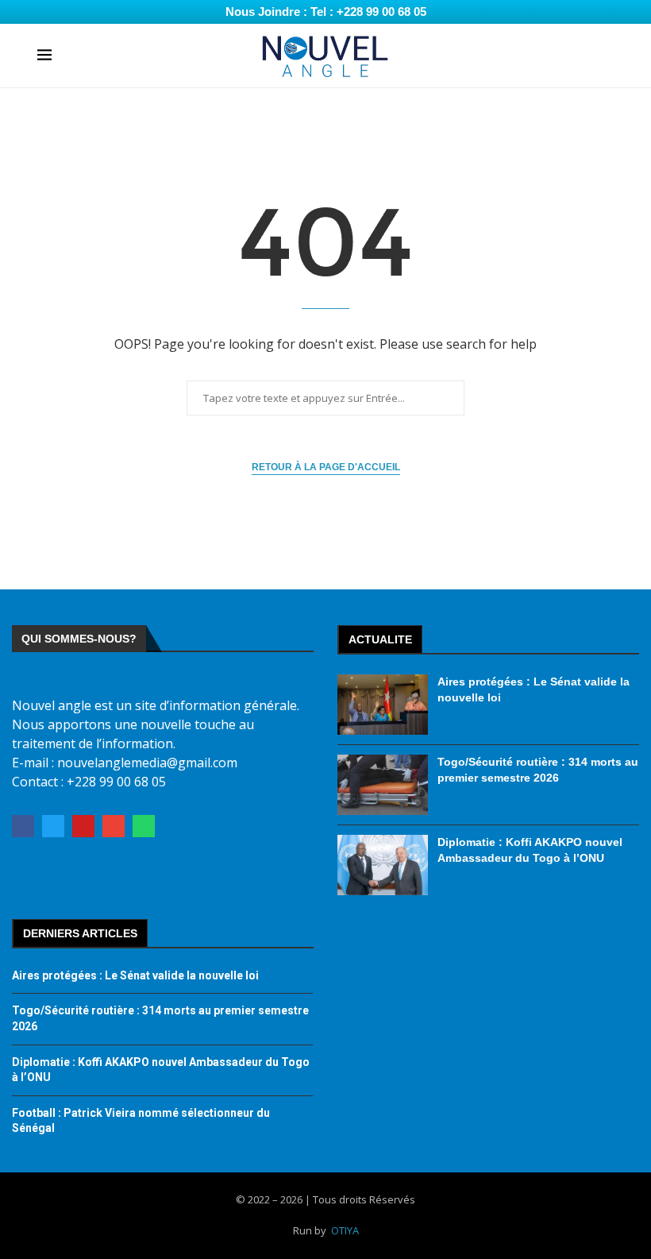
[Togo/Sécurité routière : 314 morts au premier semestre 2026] (382, 785)
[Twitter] (53, 826)
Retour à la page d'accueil (326, 467)
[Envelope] (113, 826)
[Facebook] (23, 826)
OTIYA (345, 1230)
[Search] (606, 56)
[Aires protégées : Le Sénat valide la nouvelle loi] (382, 704)
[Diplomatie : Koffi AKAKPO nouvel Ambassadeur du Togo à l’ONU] (382, 865)
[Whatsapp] (144, 826)
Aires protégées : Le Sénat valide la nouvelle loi (135, 975)
